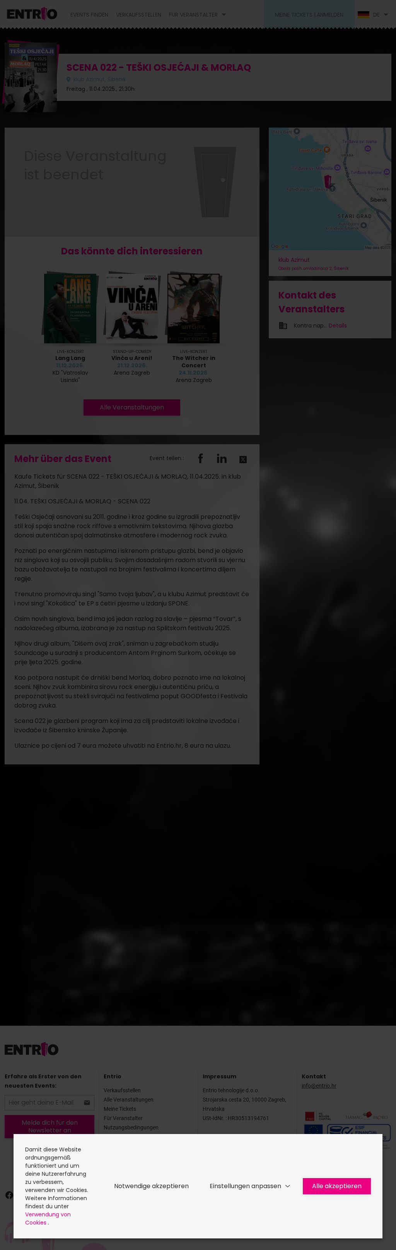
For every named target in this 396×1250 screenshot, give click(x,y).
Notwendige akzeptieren (151, 1186)
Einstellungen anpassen (245, 1186)
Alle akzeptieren (337, 1186)
